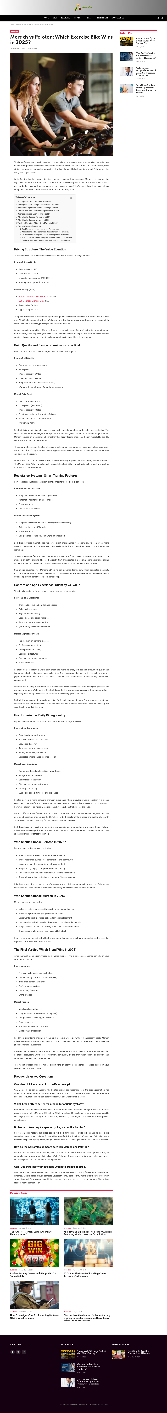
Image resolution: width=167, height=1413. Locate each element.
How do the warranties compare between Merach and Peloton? (47, 237)
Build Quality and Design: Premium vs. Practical (38, 204)
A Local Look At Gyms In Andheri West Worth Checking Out (145, 41)
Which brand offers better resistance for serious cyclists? (45, 232)
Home (46, 18)
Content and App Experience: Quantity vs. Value (38, 211)
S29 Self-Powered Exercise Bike (33, 296)
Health (89, 18)
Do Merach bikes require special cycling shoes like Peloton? (46, 235)
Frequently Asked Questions (29, 226)
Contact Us (118, 18)
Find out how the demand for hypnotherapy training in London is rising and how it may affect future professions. (87, 1318)
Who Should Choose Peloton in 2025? (33, 217)
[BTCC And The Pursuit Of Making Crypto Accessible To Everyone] (88, 1253)
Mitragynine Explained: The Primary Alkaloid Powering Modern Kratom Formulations (88, 1233)
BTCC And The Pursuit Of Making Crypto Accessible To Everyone (85, 1275)
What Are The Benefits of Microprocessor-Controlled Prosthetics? (146, 55)
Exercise (65, 18)
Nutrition (102, 18)
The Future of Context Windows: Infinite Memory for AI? (31, 1233)
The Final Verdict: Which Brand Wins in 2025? (37, 223)
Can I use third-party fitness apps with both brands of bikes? (46, 240)
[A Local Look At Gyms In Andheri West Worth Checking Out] (126, 41)
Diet (55, 18)
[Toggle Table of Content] (70, 198)
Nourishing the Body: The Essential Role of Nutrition (139, 1352)
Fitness (78, 18)
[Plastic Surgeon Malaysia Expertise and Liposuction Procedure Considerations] (126, 71)
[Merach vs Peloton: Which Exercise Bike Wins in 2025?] (61, 155)
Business (14, 31)
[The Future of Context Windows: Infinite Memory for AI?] (34, 1211)
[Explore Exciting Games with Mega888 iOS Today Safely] (34, 1253)
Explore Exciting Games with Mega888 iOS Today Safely (33, 1275)
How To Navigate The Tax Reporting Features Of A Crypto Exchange (34, 1316)
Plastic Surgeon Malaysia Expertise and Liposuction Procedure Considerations (146, 71)
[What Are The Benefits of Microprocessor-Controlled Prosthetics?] (126, 56)
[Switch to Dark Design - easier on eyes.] (162, 18)
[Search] (158, 18)
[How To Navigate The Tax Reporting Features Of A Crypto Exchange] (34, 1295)
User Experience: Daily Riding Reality (33, 214)
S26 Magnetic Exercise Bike (31, 301)
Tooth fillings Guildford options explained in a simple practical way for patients (146, 89)
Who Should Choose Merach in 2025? (33, 220)
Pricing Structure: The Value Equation (34, 201)
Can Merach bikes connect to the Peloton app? (41, 229)
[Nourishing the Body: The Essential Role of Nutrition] (118, 1354)
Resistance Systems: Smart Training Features (37, 208)
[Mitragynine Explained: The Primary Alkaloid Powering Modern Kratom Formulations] (88, 1211)
